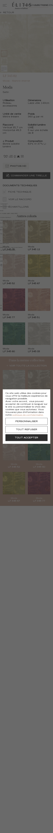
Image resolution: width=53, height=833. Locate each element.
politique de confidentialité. (27, 415)
